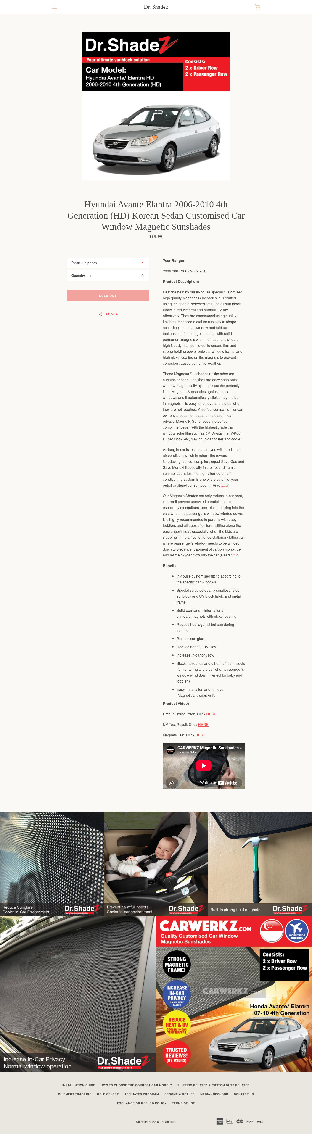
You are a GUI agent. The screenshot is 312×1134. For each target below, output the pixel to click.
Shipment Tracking (75, 1094)
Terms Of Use (183, 1103)
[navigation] (54, 7)
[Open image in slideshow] (156, 106)
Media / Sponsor (214, 1094)
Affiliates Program (141, 1094)
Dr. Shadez (156, 7)
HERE (211, 714)
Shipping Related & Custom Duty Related (213, 1085)
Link (224, 485)
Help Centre (108, 1094)
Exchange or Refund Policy (142, 1103)
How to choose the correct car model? (136, 1085)
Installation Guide (78, 1085)
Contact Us (244, 1094)
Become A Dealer (179, 1094)
